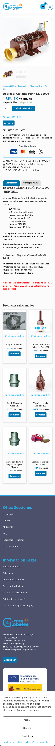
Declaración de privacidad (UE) (18, 605)
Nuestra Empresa (11, 566)
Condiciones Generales (14, 579)
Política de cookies (13, 742)
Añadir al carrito (24, 108)
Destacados (8, 514)
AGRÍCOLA (12, 86)
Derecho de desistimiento (15, 592)
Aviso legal (8, 573)
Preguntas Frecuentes (13, 539)
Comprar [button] (14, 353)
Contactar (10, 659)
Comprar (40, 356)
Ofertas (6, 520)
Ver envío (8, 123)
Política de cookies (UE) (14, 599)
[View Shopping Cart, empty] (42, 6)
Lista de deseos (10, 546)
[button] (47, 21)
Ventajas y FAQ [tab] (31, 182)
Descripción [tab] (11, 182)
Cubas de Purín (23, 86)
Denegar (27, 727)
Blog (5, 533)
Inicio (5, 86)
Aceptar (27, 719)
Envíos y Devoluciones (13, 586)
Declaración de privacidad (36, 742)
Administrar (28, 735)
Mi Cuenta (8, 527)
